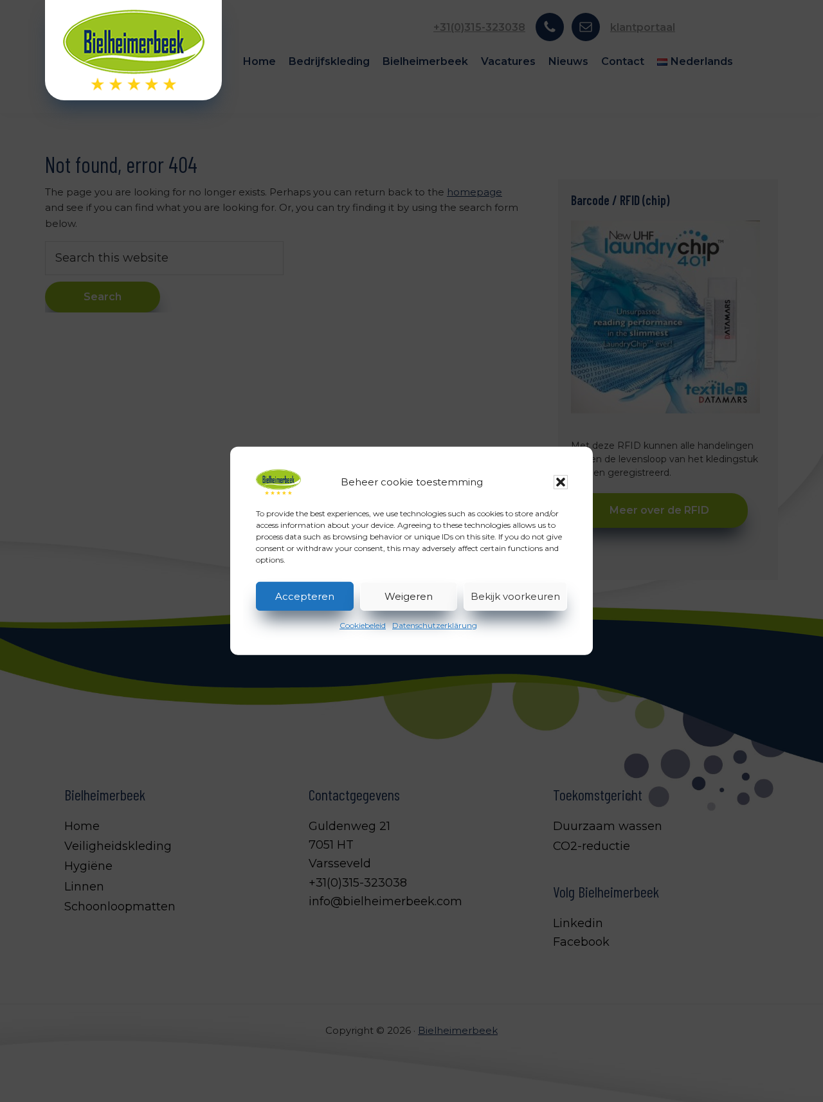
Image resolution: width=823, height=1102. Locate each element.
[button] (560, 482)
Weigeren (408, 596)
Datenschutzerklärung (434, 625)
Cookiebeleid (362, 625)
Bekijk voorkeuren (515, 596)
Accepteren (304, 596)
